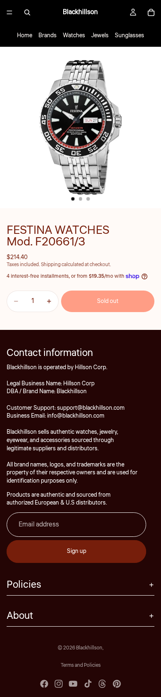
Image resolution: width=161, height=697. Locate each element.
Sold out (107, 301)
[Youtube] (73, 684)
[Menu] (9, 12)
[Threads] (102, 684)
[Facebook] (44, 684)
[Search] (27, 12)
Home (24, 35)
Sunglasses (129, 35)
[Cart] (151, 12)
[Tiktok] (88, 684)
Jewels (100, 35)
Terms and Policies (81, 665)
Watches (74, 35)
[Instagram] (59, 684)
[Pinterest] (117, 684)
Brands (47, 35)
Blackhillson (89, 647)
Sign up (76, 551)
